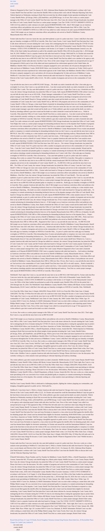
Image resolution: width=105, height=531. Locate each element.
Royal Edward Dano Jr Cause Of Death (23, 520)
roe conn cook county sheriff (14, 3)
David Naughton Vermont (45, 520)
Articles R (29, 522)
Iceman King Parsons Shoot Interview (67, 520)
